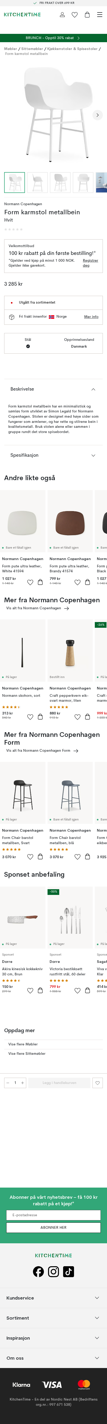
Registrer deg (90, 263)
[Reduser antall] (7, 1083)
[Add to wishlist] (30, 582)
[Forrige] (9, 115)
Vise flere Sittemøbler (26, 1054)
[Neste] (97, 115)
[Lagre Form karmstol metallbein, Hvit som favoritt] (97, 1083)
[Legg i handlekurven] (40, 582)
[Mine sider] (62, 14)
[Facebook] (38, 1271)
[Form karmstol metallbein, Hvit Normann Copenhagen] (53, 114)
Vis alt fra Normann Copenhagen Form (38, 750)
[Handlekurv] (87, 14)
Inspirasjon (18, 1338)
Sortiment (17, 1318)
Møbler (10, 48)
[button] (13, 229)
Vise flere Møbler (23, 1044)
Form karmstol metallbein (26, 54)
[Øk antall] (22, 1083)
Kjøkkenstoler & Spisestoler (72, 48)
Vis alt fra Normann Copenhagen (33, 608)
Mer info (91, 317)
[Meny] (99, 14)
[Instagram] (53, 1271)
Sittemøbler (32, 48)
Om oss (15, 1358)
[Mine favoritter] (75, 14)
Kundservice (20, 1298)
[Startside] (22, 14)
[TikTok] (68, 1271)
